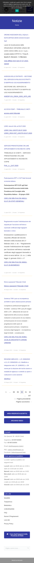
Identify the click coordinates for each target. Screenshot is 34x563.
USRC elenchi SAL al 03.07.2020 (15, 126)
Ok (17, 10)
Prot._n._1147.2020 (11, 165)
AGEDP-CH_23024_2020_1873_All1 (17, 96)
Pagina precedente (23, 399)
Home (17, 25)
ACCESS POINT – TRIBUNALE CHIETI (17, 109)
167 (29, 396)
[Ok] (32, 7)
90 (22, 392)
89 (18, 392)
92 (30, 392)
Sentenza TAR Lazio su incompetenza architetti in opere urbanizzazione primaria (17, 300)
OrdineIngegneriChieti (18, 452)
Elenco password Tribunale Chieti (15, 282)
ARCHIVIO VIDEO (17, 420)
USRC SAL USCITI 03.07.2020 (15, 130)
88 (14, 392)
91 (26, 392)
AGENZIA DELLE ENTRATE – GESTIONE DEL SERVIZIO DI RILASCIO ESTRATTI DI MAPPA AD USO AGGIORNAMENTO (18, 79)
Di (21, 67)
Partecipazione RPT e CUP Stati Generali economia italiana (17, 179)
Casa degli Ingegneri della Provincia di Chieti (18, 535)
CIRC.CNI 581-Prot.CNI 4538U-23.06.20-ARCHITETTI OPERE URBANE (15, 340)
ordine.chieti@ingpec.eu (16, 450)
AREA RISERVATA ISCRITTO (17, 413)
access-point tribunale (12, 113)
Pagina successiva (23, 402)
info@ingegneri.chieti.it (16, 446)
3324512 (7, 379)
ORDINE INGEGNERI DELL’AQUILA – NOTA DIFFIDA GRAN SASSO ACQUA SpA (16, 38)
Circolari (14, 67)
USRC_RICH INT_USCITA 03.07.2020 (18, 133)
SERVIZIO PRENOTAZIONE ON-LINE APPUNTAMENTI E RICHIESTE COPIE (17, 147)
